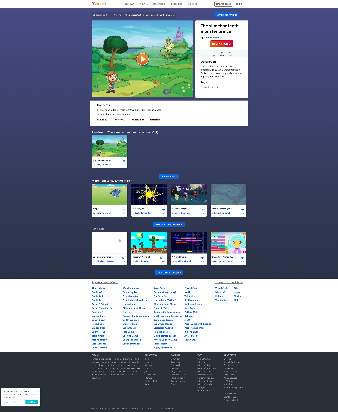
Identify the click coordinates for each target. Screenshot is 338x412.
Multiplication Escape (165, 335)
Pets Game (128, 331)
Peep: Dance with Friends (197, 323)
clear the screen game (222, 208)
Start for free (223, 4)
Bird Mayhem (191, 300)
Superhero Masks (163, 323)
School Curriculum (232, 362)
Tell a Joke (189, 296)
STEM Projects (230, 396)
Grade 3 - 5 (97, 296)
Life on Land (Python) (165, 300)
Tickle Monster (130, 296)
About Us (149, 362)
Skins (237, 288)
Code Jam (201, 387)
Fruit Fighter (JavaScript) (135, 300)
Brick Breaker (99, 343)
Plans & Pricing (178, 377)
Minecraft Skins (204, 365)
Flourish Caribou (142, 261)
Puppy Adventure (163, 347)
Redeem (174, 368)
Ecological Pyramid (163, 327)
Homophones (161, 331)
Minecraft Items (204, 381)
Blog (147, 358)
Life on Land (129, 304)
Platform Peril (161, 296)
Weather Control (131, 288)
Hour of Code (203, 390)
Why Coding (176, 371)
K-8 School (228, 384)
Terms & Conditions (111, 408)
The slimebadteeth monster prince (103, 160)
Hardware (189, 339)
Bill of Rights (191, 331)
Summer (175, 384)
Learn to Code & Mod (229, 282)
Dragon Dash (98, 327)
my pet (96, 208)
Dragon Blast (98, 316)
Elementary (229, 368)
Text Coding (221, 300)
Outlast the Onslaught (165, 292)
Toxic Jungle (98, 335)
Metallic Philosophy (184, 261)
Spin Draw (189, 308)
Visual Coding (222, 288)
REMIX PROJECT (221, 43)
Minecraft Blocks (205, 374)
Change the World (132, 339)
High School (229, 374)
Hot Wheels (98, 323)
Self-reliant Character (105, 261)
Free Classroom (231, 365)
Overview (175, 358)
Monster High (130, 323)
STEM (187, 319)
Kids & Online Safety (144, 408)
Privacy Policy (128, 408)
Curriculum (176, 362)
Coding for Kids (102, 15)
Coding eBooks (151, 381)
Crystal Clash (191, 288)
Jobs (146, 371)
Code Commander (132, 343)
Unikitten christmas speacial (103, 257)
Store (147, 384)
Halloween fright (179, 208)
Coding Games (204, 358)
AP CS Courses (230, 377)
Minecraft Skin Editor (206, 368)
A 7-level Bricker (179, 257)
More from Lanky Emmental (169, 224)
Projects (117, 15)
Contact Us (169, 408)
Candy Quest (98, 319)
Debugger (189, 316)
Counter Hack (99, 331)
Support (148, 365)
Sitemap (148, 377)
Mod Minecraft (99, 339)
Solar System (160, 343)
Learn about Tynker (227, 15)
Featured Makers (178, 374)
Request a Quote (231, 400)
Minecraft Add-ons (205, 377)
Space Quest (129, 327)
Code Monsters (99, 347)
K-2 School (228, 381)
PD (225, 390)
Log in (239, 4)
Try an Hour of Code (105, 282)
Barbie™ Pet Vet (100, 304)
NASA (187, 292)
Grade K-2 (97, 292)
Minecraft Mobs (204, 371)
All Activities (98, 288)
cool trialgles (138, 208)
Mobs (237, 300)
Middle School (230, 371)
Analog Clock (191, 335)
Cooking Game (130, 335)
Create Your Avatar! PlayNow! (222, 257)
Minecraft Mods (204, 384)
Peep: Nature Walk (194, 327)
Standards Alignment (233, 387)
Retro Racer (160, 288)
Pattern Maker (192, 312)
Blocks (237, 296)
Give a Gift (175, 365)
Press (147, 368)
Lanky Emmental (213, 37)
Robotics (219, 296)
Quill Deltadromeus (223, 261)
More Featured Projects (169, 272)
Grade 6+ (96, 300)
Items (237, 292)
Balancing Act (130, 292)
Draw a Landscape (163, 319)
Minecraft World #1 (141, 257)
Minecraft (220, 292)
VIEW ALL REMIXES (169, 176)
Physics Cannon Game (165, 339)
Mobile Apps (150, 374)
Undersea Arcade (193, 304)
